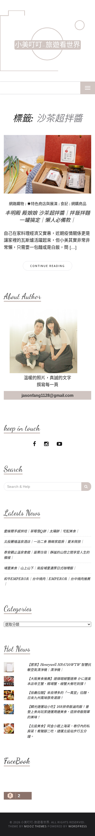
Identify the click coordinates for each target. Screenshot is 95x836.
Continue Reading (47, 266)
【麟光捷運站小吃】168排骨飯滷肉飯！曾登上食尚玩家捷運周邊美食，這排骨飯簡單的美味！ (58, 712)
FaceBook (17, 760)
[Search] (86, 486)
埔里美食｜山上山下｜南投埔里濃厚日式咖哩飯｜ (40, 568)
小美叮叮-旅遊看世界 (47, 45)
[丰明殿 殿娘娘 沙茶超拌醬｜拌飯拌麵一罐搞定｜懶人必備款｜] (47, 164)
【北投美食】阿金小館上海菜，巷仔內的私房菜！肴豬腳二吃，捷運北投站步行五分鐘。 (58, 731)
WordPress (77, 826)
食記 (64, 203)
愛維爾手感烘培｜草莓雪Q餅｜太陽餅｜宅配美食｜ (41, 531)
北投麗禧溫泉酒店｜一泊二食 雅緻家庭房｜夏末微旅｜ (44, 542)
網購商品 (78, 203)
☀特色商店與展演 (42, 203)
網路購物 (16, 203)
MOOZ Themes (35, 826)
